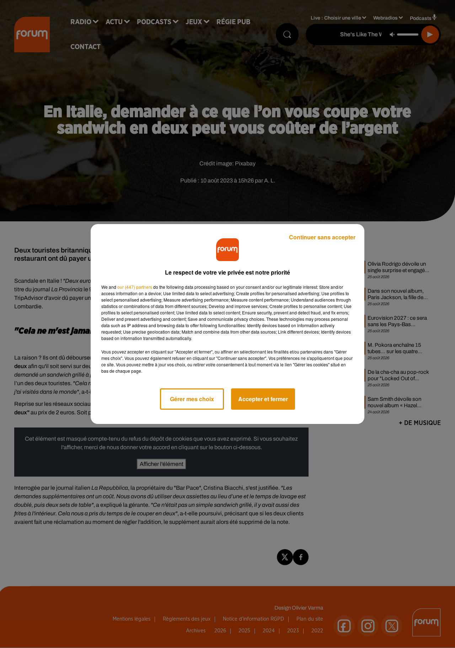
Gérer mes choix (192, 399)
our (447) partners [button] (134, 287)
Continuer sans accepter (322, 237)
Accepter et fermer (263, 399)
